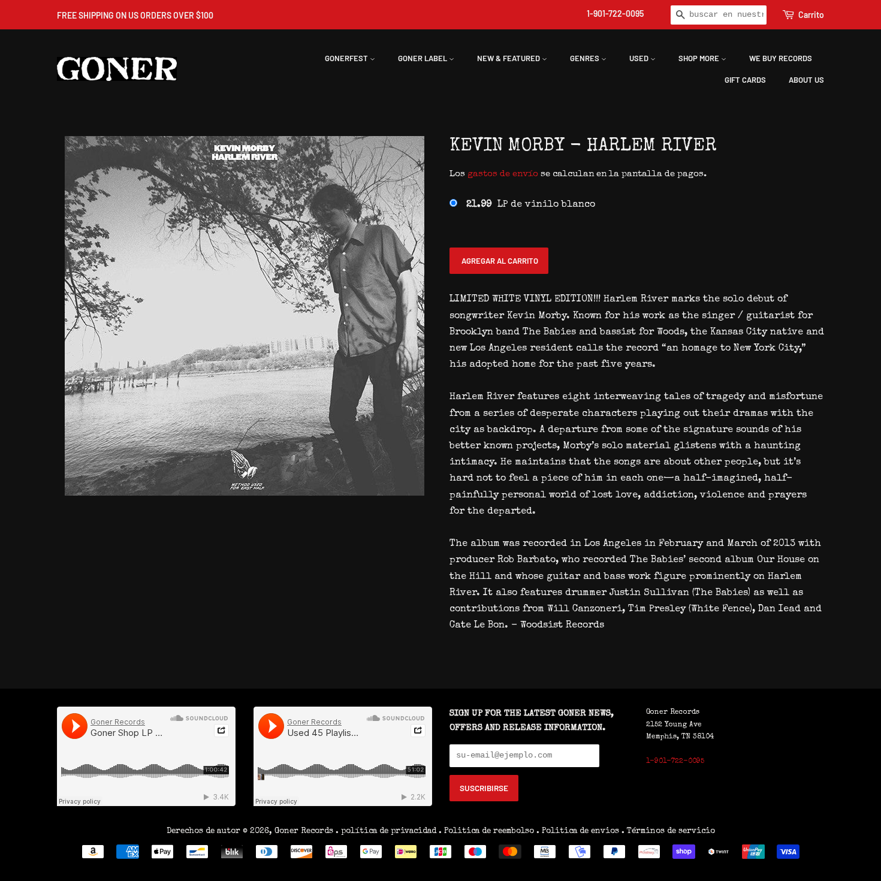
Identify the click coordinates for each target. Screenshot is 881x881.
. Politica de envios (577, 831)
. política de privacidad (386, 831)
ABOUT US (806, 80)
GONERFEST (347, 58)
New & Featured (509, 58)
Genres (585, 58)
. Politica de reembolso (486, 831)
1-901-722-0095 (615, 13)
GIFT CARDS (745, 80)
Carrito (811, 15)
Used (639, 58)
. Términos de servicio (668, 831)
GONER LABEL (423, 58)
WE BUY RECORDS (780, 58)
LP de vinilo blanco (530, 205)
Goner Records (305, 831)
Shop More (699, 58)
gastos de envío (502, 174)
